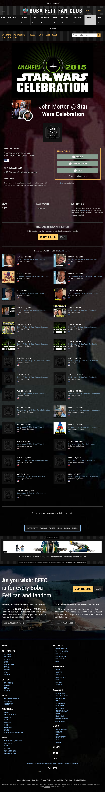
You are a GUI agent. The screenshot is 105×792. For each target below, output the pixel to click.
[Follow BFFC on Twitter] (48, 773)
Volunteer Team (61, 729)
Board (34, 17)
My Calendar (19, 35)
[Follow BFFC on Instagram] (44, 773)
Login (87, 11)
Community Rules (23, 780)
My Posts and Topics (11, 699)
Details (6, 688)
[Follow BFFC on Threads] (61, 773)
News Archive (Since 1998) (13, 741)
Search (56, 747)
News (55, 17)
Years (6, 672)
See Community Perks (14, 623)
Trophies (58, 685)
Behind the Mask (61, 649)
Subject (32, 35)
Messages (58, 682)
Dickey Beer (59, 708)
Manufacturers (9, 664)
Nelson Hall (59, 716)
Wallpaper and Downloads (13, 733)
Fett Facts (59, 654)
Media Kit (58, 732)
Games (6, 730)
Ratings (6, 667)
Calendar (89, 17)
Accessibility (58, 780)
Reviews (7, 670)
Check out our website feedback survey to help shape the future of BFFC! (52, 764)
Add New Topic (9, 704)
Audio (6, 720)
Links (57, 680)
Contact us (85, 210)
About (99, 17)
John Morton (60, 703)
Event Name (51, 35)
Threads (75, 528)
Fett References (61, 656)
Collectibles (11, 17)
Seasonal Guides (10, 753)
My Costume (8, 683)
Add (15, 37)
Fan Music (7, 717)
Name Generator (61, 677)
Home (3, 17)
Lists (6, 662)
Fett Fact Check (10, 751)
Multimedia (45, 17)
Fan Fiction (8, 727)
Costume (24, 17)
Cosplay (7, 691)
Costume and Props (62, 719)
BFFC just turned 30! (52, 3)
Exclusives (8, 743)
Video (6, 725)
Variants (7, 685)
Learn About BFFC (65, 623)
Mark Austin (59, 706)
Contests (58, 672)
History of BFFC (60, 737)
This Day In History (61, 651)
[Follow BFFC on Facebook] (40, 773)
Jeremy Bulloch (61, 721)
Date (41, 35)
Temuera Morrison (61, 696)
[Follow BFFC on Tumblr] (52, 773)
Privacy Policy (46, 780)
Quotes (57, 661)
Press (57, 734)
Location (6, 37)
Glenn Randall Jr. (61, 711)
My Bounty (8, 654)
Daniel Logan (60, 698)
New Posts (8, 701)
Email (59, 528)
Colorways (8, 659)
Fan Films (7, 722)
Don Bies (58, 701)
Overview (6, 35)
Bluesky (67, 528)
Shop (57, 740)
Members (58, 675)
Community (77, 17)
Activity (58, 670)
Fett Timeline (60, 659)
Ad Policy (68, 780)
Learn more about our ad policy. (75, 562)
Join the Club (48, 237)
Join (99, 11)
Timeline (7, 675)
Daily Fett (7, 712)
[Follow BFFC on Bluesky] (65, 773)
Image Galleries (9, 715)
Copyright (35, 780)
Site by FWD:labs (80, 780)
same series (65, 251)
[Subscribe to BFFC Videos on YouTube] (57, 773)
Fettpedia (65, 17)
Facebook (43, 528)
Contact (58, 742)
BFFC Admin (59, 183)
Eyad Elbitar (59, 713)
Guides (6, 746)
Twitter (52, 528)
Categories (8, 657)
